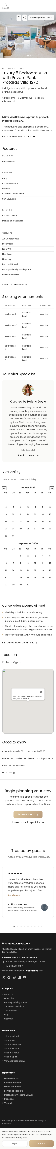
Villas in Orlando (12, 1036)
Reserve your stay (28, 814)
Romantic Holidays (13, 1090)
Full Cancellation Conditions (18, 642)
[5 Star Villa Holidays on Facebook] (8, 977)
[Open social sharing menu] (24, 17)
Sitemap (8, 1018)
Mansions (9, 1098)
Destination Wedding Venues (18, 1094)
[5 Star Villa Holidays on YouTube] (24, 977)
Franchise (9, 998)
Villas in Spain (11, 1056)
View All (8, 1103)
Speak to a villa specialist (26, 822)
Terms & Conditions (14, 1006)
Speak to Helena (26, 455)
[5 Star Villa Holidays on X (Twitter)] (3, 977)
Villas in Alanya (11, 1048)
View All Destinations (14, 1060)
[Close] (41, 691)
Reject (15, 1143)
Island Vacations (12, 1086)
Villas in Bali (9, 1040)
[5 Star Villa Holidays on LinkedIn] (19, 977)
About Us (8, 994)
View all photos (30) (41, 17)
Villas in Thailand (12, 1044)
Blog (6, 1014)
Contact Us (32, 970)
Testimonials (10, 1010)
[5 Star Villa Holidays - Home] (5, 6)
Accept (41, 1143)
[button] (28, 35)
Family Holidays (12, 1078)
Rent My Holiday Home (15, 1002)
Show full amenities (13, 284)
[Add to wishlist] (19, 17)
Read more (14, 895)
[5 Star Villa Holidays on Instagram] (14, 977)
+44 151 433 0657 (14, 966)
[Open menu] (50, 6)
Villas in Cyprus (11, 1052)
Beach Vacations (12, 1082)
